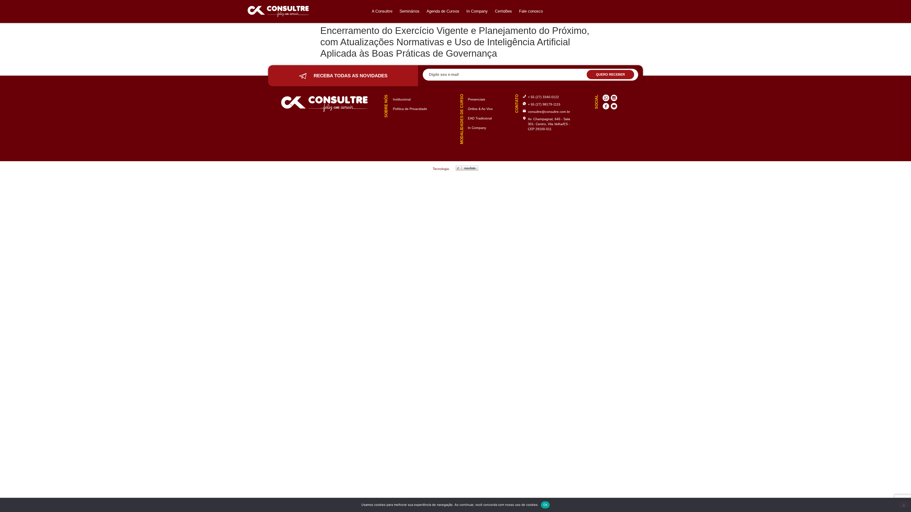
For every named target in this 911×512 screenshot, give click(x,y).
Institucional (402, 99)
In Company (477, 11)
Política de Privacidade (410, 109)
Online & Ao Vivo (480, 109)
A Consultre (382, 11)
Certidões (503, 11)
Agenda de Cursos (443, 11)
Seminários (409, 11)
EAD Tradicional (480, 118)
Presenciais (476, 99)
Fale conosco (531, 11)
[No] (903, 505)
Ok (545, 505)
